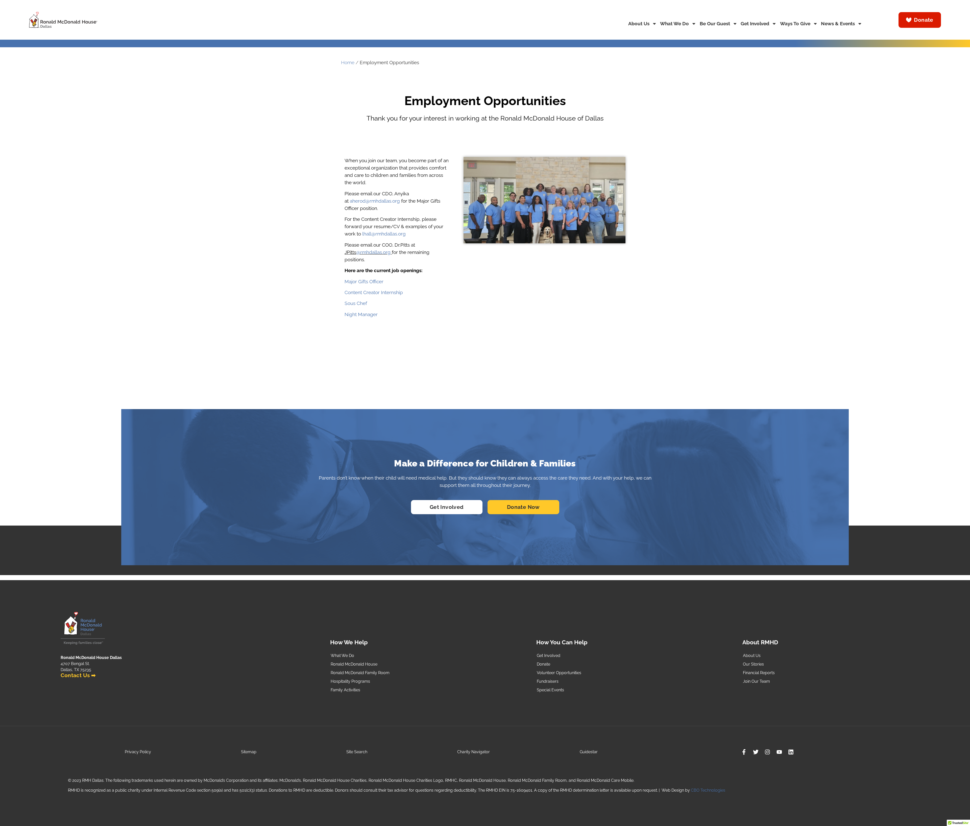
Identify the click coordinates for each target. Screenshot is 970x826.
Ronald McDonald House (354, 664)
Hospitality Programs (350, 681)
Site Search (356, 751)
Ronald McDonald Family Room (360, 672)
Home (347, 62)
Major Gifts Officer (364, 282)
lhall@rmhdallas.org (384, 234)
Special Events (550, 690)
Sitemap (248, 751)
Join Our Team (756, 681)
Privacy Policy (138, 751)
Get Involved (755, 24)
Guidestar (589, 751)
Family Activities (345, 690)
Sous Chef (356, 303)
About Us (638, 24)
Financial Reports (759, 672)
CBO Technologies (708, 790)
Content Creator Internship (374, 292)
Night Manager (361, 314)
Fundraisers (548, 681)
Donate (543, 664)
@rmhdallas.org (373, 252)
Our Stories (753, 664)
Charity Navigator (473, 751)
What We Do (674, 24)
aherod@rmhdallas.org (375, 201)
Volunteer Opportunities (559, 672)
